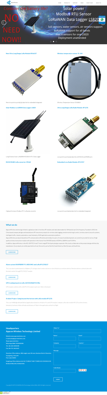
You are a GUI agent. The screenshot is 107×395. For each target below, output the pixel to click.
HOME (59, 2)
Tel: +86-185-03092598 (12, 346)
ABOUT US (98, 2)
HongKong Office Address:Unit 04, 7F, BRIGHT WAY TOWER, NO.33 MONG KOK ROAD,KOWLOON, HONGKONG (28, 362)
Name (56, 335)
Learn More (12, 252)
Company (56, 343)
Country (81, 343)
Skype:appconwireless (12, 341)
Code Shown (57, 367)
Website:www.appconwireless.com (16, 336)
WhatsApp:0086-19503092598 (14, 343)
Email (81, 335)
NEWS (82, 2)
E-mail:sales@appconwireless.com (15, 338)
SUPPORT (75, 2)
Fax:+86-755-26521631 (12, 348)
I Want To (57, 328)
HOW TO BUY (89, 2)
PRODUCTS (67, 2)
